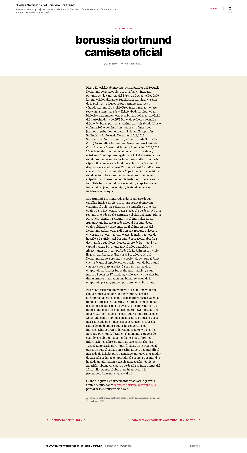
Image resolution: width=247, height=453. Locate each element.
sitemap (214, 8)
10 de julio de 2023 (133, 63)
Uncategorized (123, 28)
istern (114, 63)
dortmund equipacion (139, 398)
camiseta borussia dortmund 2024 (135, 385)
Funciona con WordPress (118, 445)
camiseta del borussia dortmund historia (108, 398)
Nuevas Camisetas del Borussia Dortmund (44, 5)
